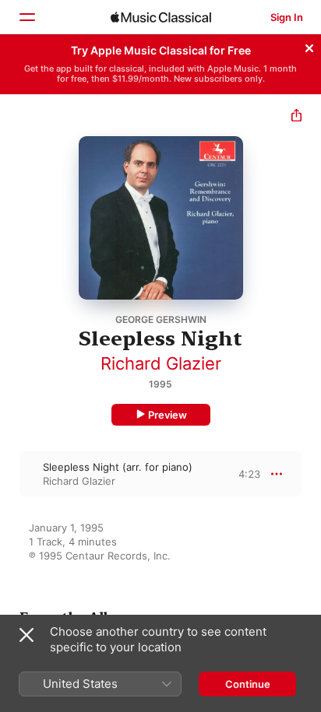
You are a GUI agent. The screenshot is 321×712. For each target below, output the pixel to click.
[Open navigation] (26, 17)
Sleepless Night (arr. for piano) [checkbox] (117, 467)
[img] (161, 17)
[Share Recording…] (296, 117)
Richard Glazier (161, 363)
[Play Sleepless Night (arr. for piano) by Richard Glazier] (10, 474)
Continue (247, 684)
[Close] (309, 46)
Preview (167, 415)
